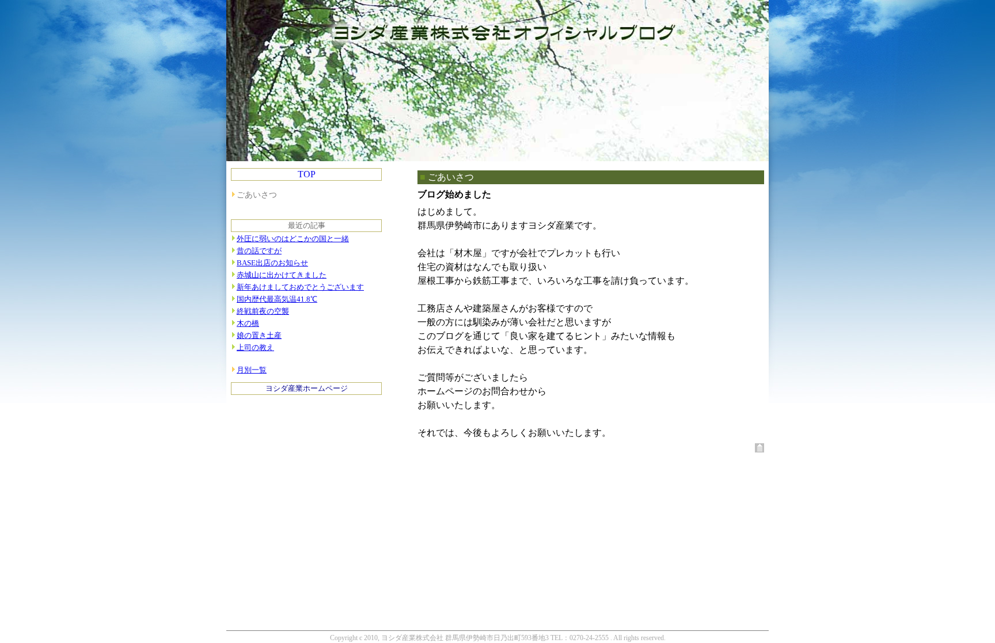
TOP (307, 174)
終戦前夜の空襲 (263, 311)
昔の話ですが (259, 251)
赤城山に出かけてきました (281, 275)
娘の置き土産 (259, 336)
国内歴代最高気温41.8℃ (277, 299)
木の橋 (248, 323)
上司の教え (255, 348)
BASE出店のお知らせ (272, 263)
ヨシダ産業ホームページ (306, 389)
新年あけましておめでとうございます (300, 287)
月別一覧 (252, 370)
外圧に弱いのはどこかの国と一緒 (293, 239)
